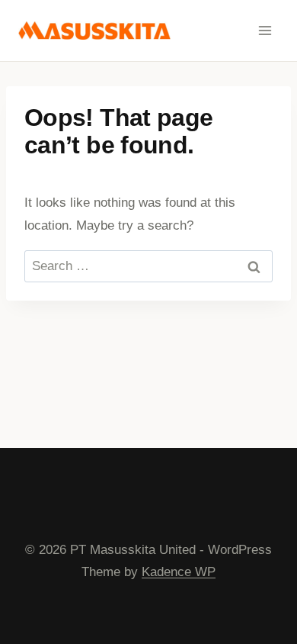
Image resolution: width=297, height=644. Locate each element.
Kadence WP (179, 572)
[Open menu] (265, 30)
